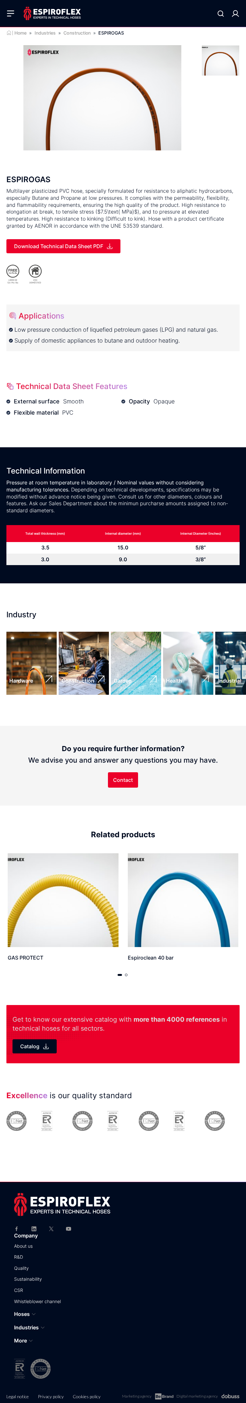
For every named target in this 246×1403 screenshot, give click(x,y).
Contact (123, 780)
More (20, 1340)
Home (20, 33)
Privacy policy (51, 1396)
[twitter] (51, 1228)
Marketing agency (137, 1396)
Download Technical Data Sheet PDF (58, 246)
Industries (45, 33)
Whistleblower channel (37, 1301)
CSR (18, 1290)
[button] (120, 975)
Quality (21, 1268)
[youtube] (68, 1228)
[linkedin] (34, 1228)
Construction (77, 33)
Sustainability (28, 1279)
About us (23, 1246)
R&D (18, 1257)
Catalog (29, 1046)
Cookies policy (87, 1396)
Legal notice (17, 1396)
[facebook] (16, 1228)
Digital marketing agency (197, 1396)
